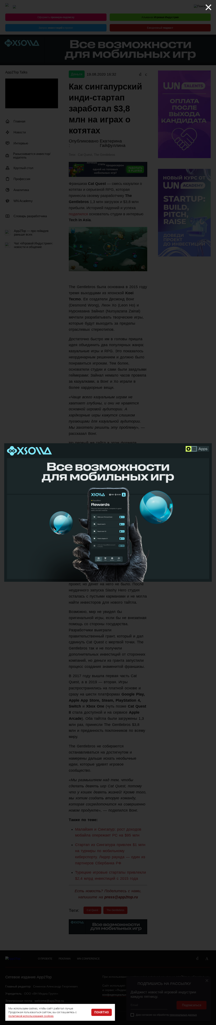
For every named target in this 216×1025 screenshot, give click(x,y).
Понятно (101, 1012)
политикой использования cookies (31, 1016)
